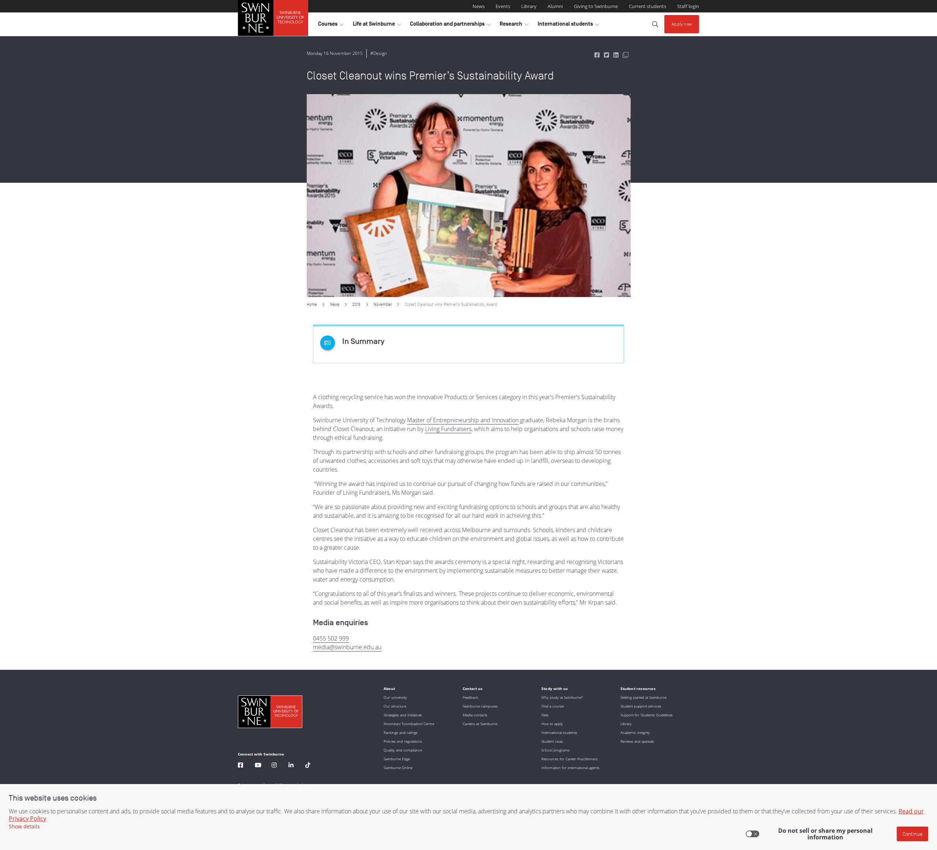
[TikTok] (307, 766)
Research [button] (514, 26)
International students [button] (568, 26)
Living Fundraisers (448, 429)
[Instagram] (274, 766)
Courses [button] (331, 26)
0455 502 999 (331, 638)
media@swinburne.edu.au (347, 647)
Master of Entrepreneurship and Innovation (463, 420)
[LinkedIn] (291, 766)
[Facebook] (240, 766)
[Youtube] (258, 766)
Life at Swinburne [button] (377, 26)
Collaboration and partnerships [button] (450, 26)
